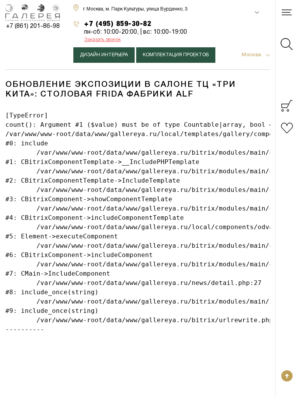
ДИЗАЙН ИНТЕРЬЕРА (104, 55)
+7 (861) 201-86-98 (33, 26)
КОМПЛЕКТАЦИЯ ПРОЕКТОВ (176, 55)
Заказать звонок (102, 40)
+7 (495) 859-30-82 (118, 23)
